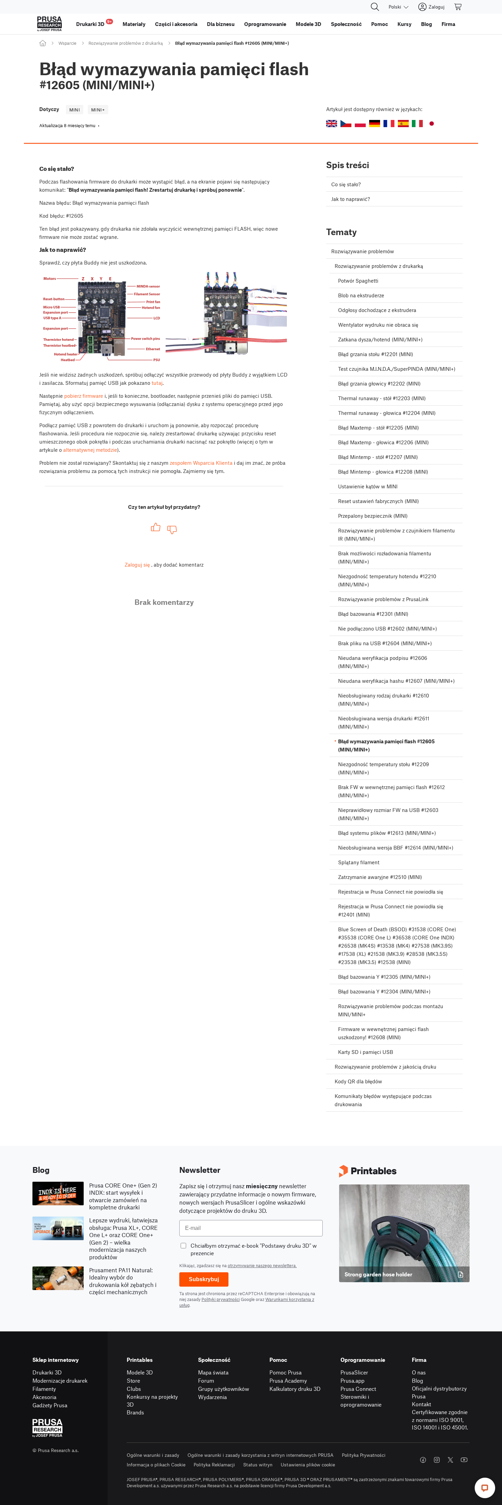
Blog (417, 1380)
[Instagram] (436, 1459)
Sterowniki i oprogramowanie (360, 1400)
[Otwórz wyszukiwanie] (375, 7)
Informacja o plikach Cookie (156, 1464)
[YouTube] (464, 1459)
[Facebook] (423, 1459)
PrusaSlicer (354, 1372)
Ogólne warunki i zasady (153, 1455)
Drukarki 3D (47, 1372)
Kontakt (421, 1404)
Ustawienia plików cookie (308, 1464)
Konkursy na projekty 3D (152, 1400)
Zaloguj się (137, 564)
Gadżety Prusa (49, 1405)
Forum (206, 1380)
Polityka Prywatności (364, 1455)
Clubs (134, 1388)
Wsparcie (67, 43)
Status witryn (258, 1464)
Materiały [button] (134, 24)
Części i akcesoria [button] (176, 24)
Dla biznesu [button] (221, 24)
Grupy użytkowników (223, 1388)
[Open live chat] (485, 1488)
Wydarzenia (212, 1397)
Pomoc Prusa (285, 1372)
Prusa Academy (288, 1380)
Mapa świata (213, 1372)
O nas (419, 1372)
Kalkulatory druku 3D (295, 1388)
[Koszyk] (458, 7)
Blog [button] (426, 24)
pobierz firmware (83, 396)
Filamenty (44, 1388)
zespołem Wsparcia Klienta (201, 463)
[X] (450, 1459)
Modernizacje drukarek (59, 1380)
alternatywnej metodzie (90, 450)
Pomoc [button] (379, 24)
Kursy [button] (405, 24)
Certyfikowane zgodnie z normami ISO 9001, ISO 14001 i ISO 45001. (440, 1420)
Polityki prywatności (220, 1299)
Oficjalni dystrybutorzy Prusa (439, 1392)
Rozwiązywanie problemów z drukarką (125, 43)
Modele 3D (140, 1372)
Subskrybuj (204, 1279)
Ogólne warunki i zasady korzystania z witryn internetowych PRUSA (260, 1455)
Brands (135, 1412)
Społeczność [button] (346, 24)
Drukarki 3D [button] (94, 23)
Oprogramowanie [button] (265, 24)
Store (133, 1380)
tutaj (157, 383)
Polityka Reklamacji (214, 1464)
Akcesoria (44, 1397)
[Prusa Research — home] (49, 24)
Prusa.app (352, 1380)
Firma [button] (448, 24)
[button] (331, 123)
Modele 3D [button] (308, 24)
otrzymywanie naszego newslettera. (262, 1265)
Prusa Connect (358, 1388)
